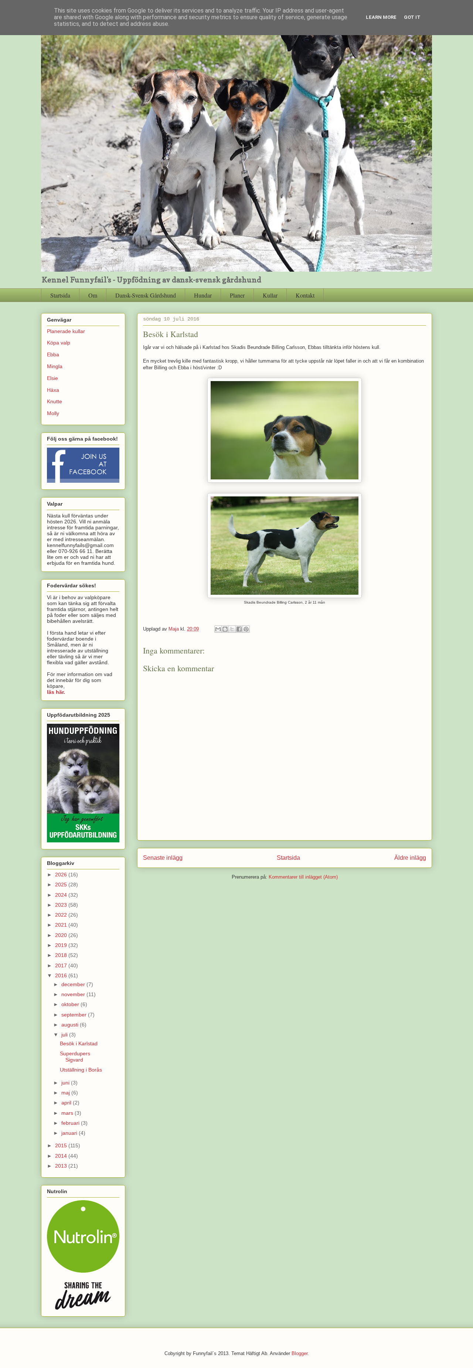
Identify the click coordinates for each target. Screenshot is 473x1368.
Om (92, 295)
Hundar (203, 295)
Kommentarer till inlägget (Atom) (303, 877)
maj (66, 1093)
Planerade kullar (66, 331)
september (74, 1015)
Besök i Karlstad (79, 1043)
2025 (61, 884)
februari (71, 1123)
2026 (61, 875)
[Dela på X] (232, 629)
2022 (61, 915)
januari (70, 1133)
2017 (61, 965)
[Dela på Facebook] (239, 629)
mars (68, 1113)
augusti (70, 1025)
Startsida (60, 295)
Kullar (270, 295)
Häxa (53, 390)
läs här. (56, 692)
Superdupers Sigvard (75, 1056)
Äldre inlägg (410, 858)
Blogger (299, 1353)
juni (66, 1083)
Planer (237, 295)
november (73, 994)
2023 (61, 905)
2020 (61, 935)
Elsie (52, 378)
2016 (61, 975)
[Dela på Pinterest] (246, 629)
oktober (71, 1004)
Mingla (54, 366)
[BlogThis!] (225, 629)
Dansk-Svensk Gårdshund (145, 295)
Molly (53, 413)
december (73, 984)
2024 (61, 895)
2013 (61, 1166)
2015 (61, 1145)
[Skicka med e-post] (218, 629)
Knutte (54, 401)
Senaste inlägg (163, 858)
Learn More (381, 17)
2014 (61, 1156)
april (67, 1103)
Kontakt (305, 295)
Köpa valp (58, 343)
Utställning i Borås (81, 1070)
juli (65, 1035)
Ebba (53, 354)
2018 (61, 955)
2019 (61, 945)
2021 (61, 925)
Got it (412, 17)
